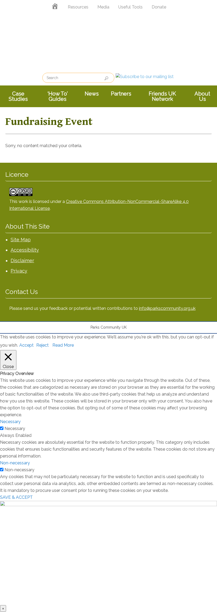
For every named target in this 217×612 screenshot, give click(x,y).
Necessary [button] (10, 421)
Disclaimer (22, 260)
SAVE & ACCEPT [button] (16, 497)
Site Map (21, 239)
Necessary (14, 428)
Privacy (19, 271)
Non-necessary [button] (15, 462)
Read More (63, 345)
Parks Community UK (108, 43)
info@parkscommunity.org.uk (167, 308)
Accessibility (25, 250)
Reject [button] (42, 345)
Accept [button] (26, 345)
